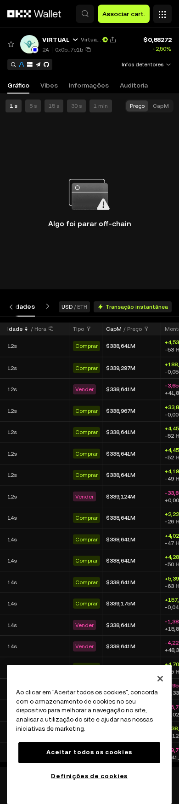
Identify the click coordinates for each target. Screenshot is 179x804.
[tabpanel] (89, 542)
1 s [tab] (13, 106)
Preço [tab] (137, 106)
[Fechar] (160, 679)
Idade (14, 329)
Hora (40, 329)
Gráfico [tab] (18, 85)
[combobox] (82, 329)
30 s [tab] (76, 106)
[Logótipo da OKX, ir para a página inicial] (34, 14)
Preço (134, 329)
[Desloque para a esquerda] (12, 307)
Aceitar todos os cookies (89, 752)
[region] (89, 734)
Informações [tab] (89, 85)
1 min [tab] (101, 106)
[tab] (18, 307)
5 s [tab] (33, 106)
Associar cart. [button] (123, 14)
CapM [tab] (161, 106)
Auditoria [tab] (134, 85)
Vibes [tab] (49, 85)
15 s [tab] (54, 106)
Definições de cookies (89, 776)
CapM (114, 329)
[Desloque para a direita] (45, 307)
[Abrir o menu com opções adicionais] (162, 11)
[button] (85, 13)
